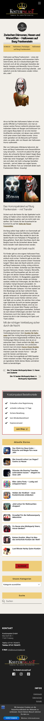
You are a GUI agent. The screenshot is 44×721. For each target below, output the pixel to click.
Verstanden (11, 718)
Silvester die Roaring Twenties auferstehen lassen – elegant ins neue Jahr (26, 473)
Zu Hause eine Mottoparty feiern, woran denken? (26, 527)
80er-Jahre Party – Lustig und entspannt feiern (25, 483)
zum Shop (20, 429)
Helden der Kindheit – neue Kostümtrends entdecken (23, 494)
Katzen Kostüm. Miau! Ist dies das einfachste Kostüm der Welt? (26, 538)
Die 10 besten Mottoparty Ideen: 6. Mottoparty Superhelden (23, 377)
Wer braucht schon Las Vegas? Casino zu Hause (25, 460)
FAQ (32, 342)
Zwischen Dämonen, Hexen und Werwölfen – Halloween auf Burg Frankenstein (22, 38)
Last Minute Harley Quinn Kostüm (26, 549)
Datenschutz (37, 698)
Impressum (37, 694)
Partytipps (25, 47)
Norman (7, 47)
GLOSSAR (22, 566)
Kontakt (39, 701)
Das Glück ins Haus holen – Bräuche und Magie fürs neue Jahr (24, 450)
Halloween (17, 47)
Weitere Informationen (30, 718)
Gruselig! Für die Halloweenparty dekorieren (26, 516)
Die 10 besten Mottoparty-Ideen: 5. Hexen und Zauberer (23, 371)
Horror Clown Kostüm (30, 347)
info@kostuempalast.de (16, 650)
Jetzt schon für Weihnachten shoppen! (24, 505)
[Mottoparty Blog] (22, 10)
